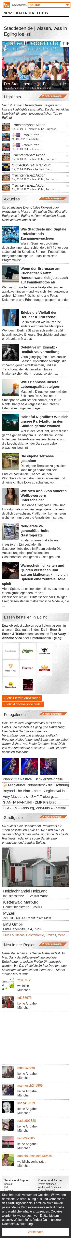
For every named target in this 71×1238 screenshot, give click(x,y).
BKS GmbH (13, 924)
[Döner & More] (11, 685)
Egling (35, 5)
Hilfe (6, 1187)
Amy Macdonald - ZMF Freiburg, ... (30, 797)
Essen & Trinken (14, 634)
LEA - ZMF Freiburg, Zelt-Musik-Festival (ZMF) (34, 810)
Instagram (9, 1190)
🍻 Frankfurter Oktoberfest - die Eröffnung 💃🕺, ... (35, 787)
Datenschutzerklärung (17, 1224)
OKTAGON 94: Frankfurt (31, 165)
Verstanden (36, 1232)
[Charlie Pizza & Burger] (28, 651)
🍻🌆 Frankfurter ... (27, 135)
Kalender (25, 13)
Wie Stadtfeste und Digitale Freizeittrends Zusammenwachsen (43, 233)
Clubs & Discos (13, 935)
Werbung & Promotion (50, 1187)
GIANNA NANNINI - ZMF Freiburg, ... (32, 802)
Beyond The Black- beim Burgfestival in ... (36, 791)
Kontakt (8, 1184)
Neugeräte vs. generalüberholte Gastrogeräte (35, 530)
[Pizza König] (44, 668)
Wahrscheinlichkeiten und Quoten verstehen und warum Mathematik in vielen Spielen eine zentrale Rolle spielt (35, 575)
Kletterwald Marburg (20, 902)
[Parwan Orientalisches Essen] (28, 668)
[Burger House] (28, 685)
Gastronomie (35, 935)
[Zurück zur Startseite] (7, 5)
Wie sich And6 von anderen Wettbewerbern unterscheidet (44, 495)
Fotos (42, 13)
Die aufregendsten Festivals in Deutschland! (27, 88)
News (8, 13)
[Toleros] (11, 651)
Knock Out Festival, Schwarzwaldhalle (33, 779)
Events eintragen (47, 1184)
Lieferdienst (39, 638)
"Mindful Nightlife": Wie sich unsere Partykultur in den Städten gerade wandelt (44, 421)
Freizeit (51, 935)
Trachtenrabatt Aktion (28, 125)
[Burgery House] (44, 651)
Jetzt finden (23, 698)
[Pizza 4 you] (11, 668)
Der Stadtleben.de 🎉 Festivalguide (35, 84)
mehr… (63, 935)
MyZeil (9, 913)
